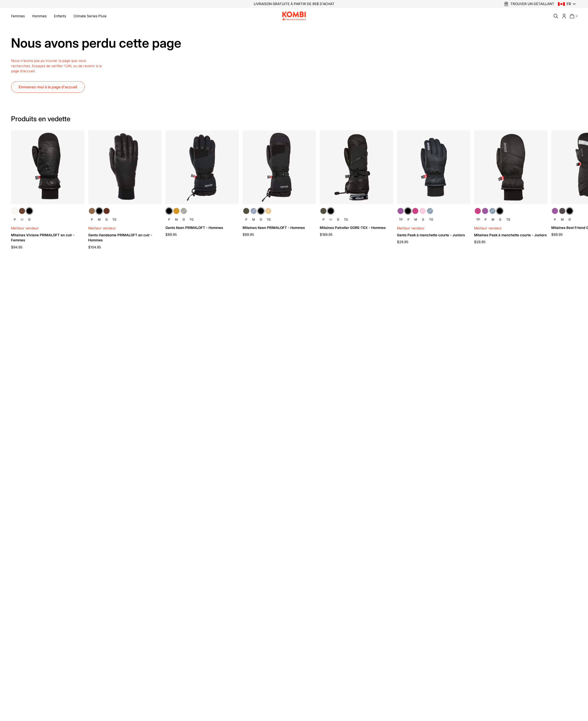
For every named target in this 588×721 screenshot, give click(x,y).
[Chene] (22, 211)
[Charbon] (562, 211)
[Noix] (106, 211)
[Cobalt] (430, 211)
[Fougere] (184, 211)
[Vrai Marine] (253, 211)
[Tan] (176, 211)
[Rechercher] (555, 16)
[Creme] (14, 211)
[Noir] (29, 211)
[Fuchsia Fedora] (415, 211)
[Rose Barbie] (422, 211)
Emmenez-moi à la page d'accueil (48, 87)
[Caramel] (92, 211)
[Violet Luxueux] (400, 211)
